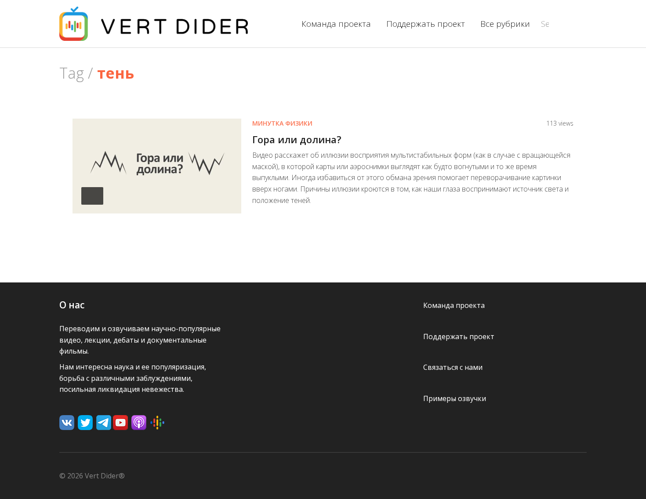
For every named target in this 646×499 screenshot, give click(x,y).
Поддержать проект (425, 23)
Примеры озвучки (454, 398)
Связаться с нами (453, 367)
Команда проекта (336, 23)
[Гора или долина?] (157, 165)
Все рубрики (505, 23)
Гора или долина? (296, 139)
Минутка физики (282, 123)
